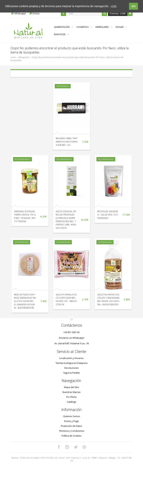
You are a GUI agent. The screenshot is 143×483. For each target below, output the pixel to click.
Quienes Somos (71, 416)
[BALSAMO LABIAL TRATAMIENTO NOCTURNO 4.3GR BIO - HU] (71, 108)
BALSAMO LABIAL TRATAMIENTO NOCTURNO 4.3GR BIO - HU (67, 141)
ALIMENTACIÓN (62, 27)
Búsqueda (24, 57)
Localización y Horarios (71, 358)
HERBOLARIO (102, 27)
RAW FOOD (60, 34)
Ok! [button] (133, 6)
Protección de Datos (71, 426)
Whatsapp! (20, 13)
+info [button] (113, 6)
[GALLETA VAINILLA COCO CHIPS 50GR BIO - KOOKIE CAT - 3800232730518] (71, 264)
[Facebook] (58, 447)
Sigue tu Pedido (71, 372)
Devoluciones (71, 367)
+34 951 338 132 (71, 332)
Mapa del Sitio (71, 387)
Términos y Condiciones (71, 430)
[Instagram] (67, 447)
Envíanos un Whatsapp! (71, 337)
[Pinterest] (84, 447)
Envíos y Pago (71, 421)
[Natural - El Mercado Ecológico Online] (28, 30)
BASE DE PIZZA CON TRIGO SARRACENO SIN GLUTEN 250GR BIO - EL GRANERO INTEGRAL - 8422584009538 (25, 301)
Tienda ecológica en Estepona (71, 363)
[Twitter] (75, 447)
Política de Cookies (71, 435)
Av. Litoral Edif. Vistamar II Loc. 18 (71, 343)
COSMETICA (82, 27)
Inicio (13, 57)
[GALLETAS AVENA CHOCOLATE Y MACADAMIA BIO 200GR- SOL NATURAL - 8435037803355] (113, 264)
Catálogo (71, 401)
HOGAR (119, 27)
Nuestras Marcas (71, 392)
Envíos (36, 13)
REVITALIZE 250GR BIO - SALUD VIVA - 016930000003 (107, 214)
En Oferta (71, 396)
